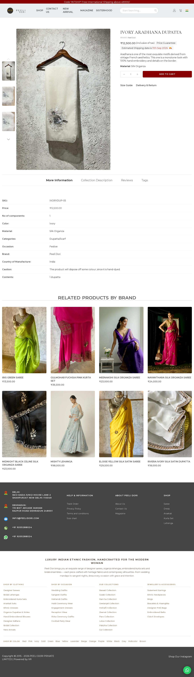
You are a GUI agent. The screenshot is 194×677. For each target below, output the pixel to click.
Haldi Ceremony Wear (62, 603)
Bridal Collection (11, 625)
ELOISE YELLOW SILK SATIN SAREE (119, 461)
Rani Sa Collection (108, 599)
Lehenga (168, 523)
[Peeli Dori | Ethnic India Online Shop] (16, 10)
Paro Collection (106, 616)
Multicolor (132, 641)
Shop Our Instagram (180, 656)
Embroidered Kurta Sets (15, 599)
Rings (150, 599)
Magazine (120, 513)
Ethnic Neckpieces (156, 595)
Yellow (65, 641)
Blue (58, 641)
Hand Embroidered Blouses (16, 616)
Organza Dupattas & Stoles (16, 612)
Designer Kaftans (11, 621)
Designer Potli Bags (157, 608)
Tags (144, 180)
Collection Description (96, 180)
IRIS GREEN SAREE (12, 377)
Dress (167, 508)
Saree (167, 504)
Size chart (72, 518)
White (109, 641)
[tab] (59, 180)
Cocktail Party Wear (60, 621)
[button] (8, 59)
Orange (92, 641)
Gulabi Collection (107, 595)
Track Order (73, 504)
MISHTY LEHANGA (61, 461)
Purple (101, 641)
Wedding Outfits (59, 590)
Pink (30, 641)
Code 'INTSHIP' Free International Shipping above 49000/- (97, 2)
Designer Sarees (11, 590)
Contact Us (121, 508)
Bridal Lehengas (11, 595)
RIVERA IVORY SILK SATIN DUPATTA (169, 461)
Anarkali (168, 513)
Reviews (127, 180)
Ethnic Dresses (10, 608)
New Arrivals (9, 630)
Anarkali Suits (9, 603)
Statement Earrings (156, 590)
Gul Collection (105, 630)
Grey (124, 641)
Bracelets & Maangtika (158, 603)
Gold (43, 641)
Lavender (74, 641)
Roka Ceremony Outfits (62, 616)
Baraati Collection (107, 590)
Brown (143, 641)
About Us (120, 504)
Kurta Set (168, 518)
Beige (84, 641)
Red (24, 641)
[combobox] (139, 10)
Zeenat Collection (107, 612)
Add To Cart (167, 74)
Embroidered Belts (156, 612)
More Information (59, 180)
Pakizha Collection (108, 625)
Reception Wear (59, 612)
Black (117, 641)
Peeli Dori (132, 38)
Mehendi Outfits (59, 599)
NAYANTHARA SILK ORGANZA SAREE (169, 377)
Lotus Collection (107, 621)
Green (50, 641)
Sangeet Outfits (59, 595)
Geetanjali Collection (109, 603)
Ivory (37, 641)
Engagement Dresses (62, 608)
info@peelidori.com (25, 518)
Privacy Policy (74, 508)
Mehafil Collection (108, 608)
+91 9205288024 (22, 527)
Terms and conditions (78, 513)
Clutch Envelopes (155, 616)
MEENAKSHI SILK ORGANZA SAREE (119, 377)
